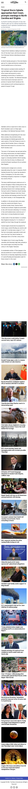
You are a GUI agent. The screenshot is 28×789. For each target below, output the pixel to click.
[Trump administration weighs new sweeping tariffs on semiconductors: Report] (14, 617)
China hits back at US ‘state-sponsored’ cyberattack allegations (12, 563)
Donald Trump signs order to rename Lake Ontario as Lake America (13, 361)
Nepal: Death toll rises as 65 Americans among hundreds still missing (14, 496)
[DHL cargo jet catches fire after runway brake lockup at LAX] (14, 531)
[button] (14, 264)
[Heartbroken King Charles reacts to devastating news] (14, 394)
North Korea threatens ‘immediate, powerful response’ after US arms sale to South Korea (13, 699)
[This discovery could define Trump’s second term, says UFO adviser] (14, 329)
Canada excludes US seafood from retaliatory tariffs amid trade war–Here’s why (12, 652)
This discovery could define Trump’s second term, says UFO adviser (12, 339)
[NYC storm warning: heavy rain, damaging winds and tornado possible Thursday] (14, 439)
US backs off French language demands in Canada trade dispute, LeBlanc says (12, 473)
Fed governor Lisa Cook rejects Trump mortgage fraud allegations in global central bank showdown (13, 722)
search (26, 2)
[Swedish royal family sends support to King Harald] (14, 574)
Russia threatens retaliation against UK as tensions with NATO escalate (13, 382)
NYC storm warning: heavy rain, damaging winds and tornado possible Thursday (13, 450)
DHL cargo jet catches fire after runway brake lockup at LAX (11, 541)
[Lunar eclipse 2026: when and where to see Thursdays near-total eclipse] (14, 735)
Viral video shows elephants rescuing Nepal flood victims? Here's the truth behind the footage (13, 426)
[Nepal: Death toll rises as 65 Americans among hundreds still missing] (14, 486)
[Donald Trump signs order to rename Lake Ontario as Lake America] (14, 350)
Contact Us (8, 778)
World (2, 7)
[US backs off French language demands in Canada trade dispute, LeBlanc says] (14, 462)
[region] (14, 280)
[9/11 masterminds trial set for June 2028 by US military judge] (14, 596)
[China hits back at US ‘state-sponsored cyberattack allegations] (14, 552)
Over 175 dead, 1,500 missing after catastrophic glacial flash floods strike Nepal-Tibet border (14, 675)
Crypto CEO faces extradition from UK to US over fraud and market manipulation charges (13, 767)
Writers (13, 778)
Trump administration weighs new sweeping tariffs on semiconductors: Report (13, 628)
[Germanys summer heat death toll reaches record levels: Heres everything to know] (14, 507)
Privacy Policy (19, 778)
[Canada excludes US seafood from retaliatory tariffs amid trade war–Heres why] (14, 641)
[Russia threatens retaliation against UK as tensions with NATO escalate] (14, 372)
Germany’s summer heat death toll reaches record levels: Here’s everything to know (12, 518)
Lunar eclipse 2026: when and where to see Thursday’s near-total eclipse (13, 745)
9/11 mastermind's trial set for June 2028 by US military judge (12, 606)
